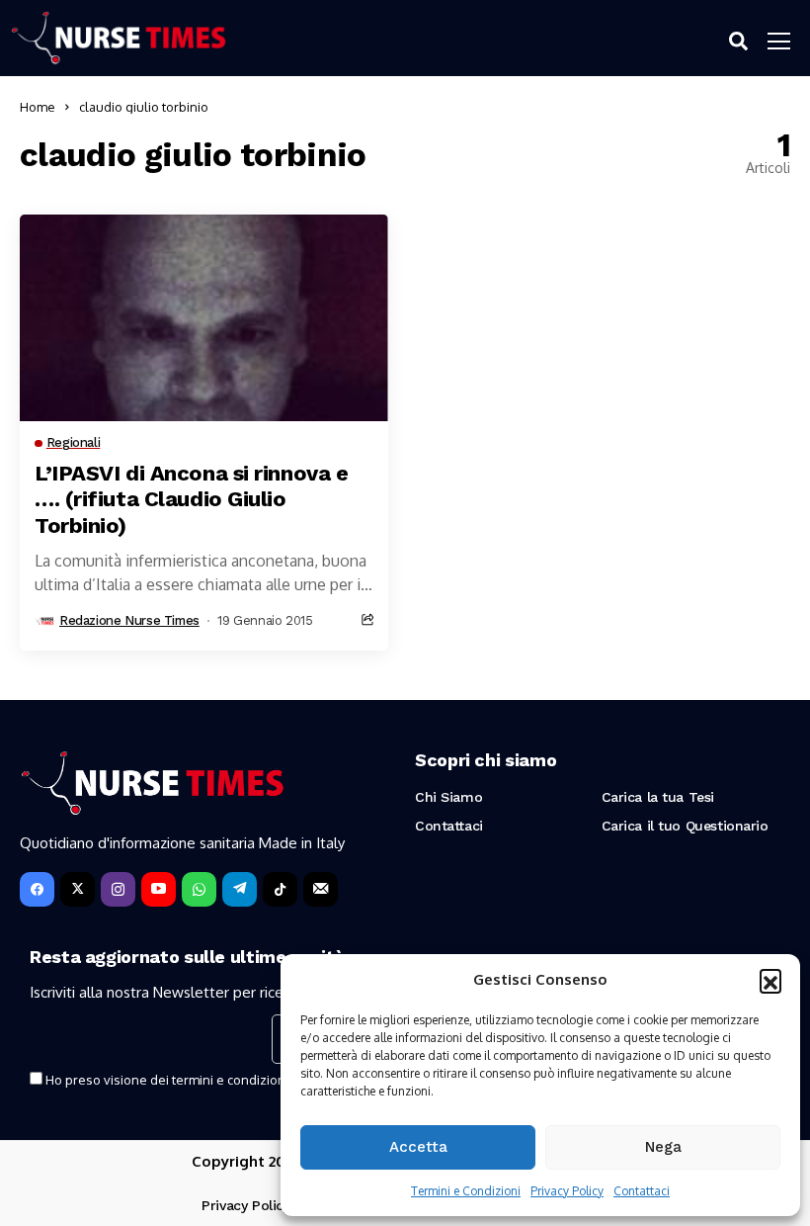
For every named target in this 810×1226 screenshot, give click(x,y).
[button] (770, 980)
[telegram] (239, 889)
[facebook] (37, 889)
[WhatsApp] (199, 889)
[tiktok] (280, 889)
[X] (77, 889)
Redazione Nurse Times (129, 620)
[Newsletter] (320, 889)
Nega (663, 1147)
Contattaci (641, 1190)
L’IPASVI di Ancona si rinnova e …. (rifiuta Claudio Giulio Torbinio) (191, 499)
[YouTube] (158, 889)
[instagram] (118, 889)
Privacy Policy (567, 1190)
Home (37, 107)
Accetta (418, 1147)
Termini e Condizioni (466, 1190)
